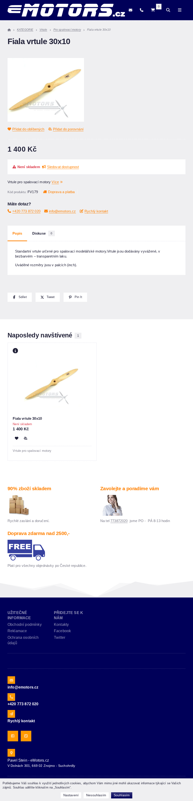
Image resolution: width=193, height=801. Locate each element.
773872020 (119, 521)
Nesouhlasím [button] (96, 795)
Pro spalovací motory (67, 29)
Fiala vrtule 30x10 (27, 418)
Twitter (59, 637)
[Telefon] (141, 10)
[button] (20, 297)
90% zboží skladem (29, 488)
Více (55, 182)
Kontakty (61, 625)
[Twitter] (26, 736)
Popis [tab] (17, 233)
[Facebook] (13, 736)
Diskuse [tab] (42, 233)
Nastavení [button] (71, 795)
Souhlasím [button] (122, 795)
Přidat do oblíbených (28, 129)
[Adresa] (11, 752)
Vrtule (43, 29)
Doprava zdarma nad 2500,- (39, 533)
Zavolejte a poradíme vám (129, 488)
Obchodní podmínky (25, 625)
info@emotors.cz (62, 211)
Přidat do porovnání (68, 129)
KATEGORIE (25, 29)
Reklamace (17, 631)
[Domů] (66, 10)
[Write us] (11, 714)
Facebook (62, 631)
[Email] (130, 10)
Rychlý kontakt (96, 211)
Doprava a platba (61, 192)
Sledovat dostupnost (63, 167)
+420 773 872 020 (26, 211)
